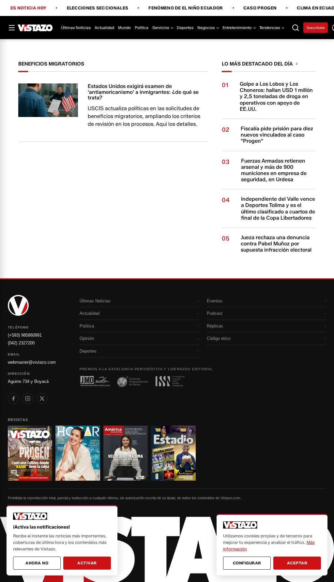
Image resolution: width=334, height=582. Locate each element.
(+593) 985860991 (25, 335)
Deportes (185, 27)
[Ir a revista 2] (77, 453)
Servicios (160, 27)
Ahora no (36, 562)
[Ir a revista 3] (125, 453)
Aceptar (297, 562)
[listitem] (13, 398)
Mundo (124, 27)
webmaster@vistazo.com (32, 362)
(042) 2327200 (21, 343)
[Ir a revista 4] (173, 453)
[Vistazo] (35, 28)
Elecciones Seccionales (98, 8)
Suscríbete (316, 27)
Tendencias (269, 27)
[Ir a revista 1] (30, 453)
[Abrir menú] (12, 28)
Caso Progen (260, 8)
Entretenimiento (236, 27)
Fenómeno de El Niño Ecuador (185, 8)
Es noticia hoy (28, 8)
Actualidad (104, 27)
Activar (87, 562)
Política (141, 27)
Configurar (247, 562)
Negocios (206, 27)
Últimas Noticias (76, 27)
